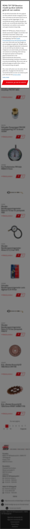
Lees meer (6, 77)
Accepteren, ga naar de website (16, 82)
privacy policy (17, 74)
